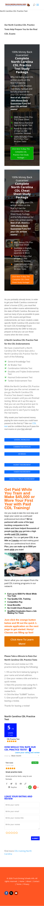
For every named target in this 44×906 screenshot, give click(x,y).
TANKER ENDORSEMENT (22, 472)
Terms (19, 884)
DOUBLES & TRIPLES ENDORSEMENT (22, 479)
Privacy (26, 884)
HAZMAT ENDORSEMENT (22, 465)
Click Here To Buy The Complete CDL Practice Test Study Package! (21, 153)
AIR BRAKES (22, 454)
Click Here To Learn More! (22, 641)
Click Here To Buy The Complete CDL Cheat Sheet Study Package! (21, 279)
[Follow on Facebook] (6, 893)
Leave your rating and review (27, 753)
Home (22, 881)
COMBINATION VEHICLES (22, 447)
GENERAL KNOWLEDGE (22, 440)
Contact (36, 881)
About (28, 881)
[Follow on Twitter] (11, 893)
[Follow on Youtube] (16, 893)
